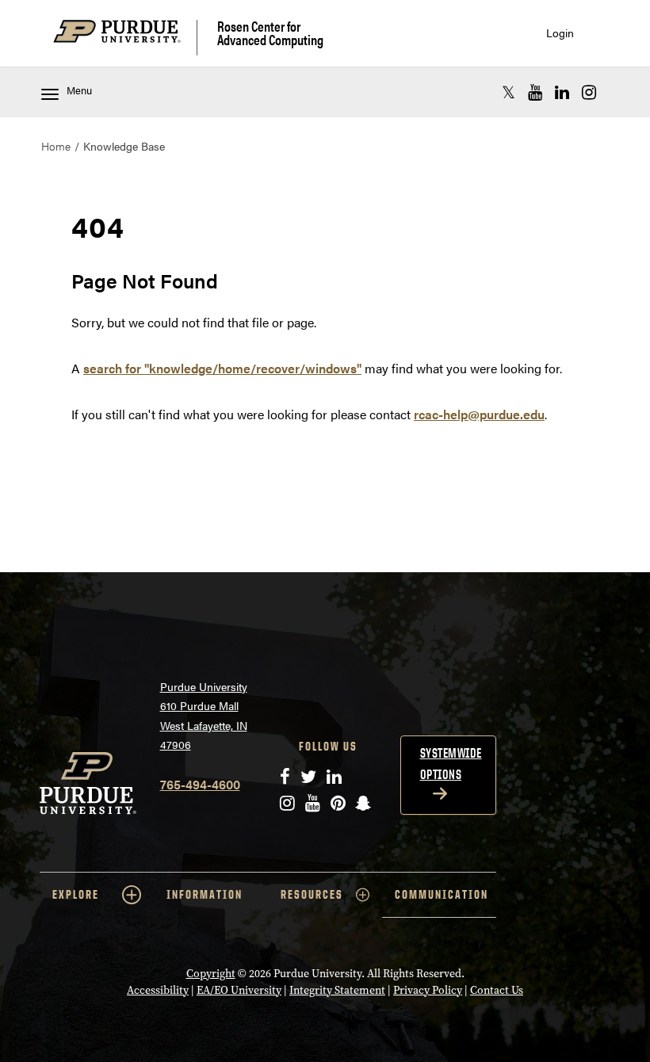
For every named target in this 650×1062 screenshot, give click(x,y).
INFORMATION (204, 894)
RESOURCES (312, 894)
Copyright (210, 973)
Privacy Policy (427, 990)
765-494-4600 (200, 784)
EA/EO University (239, 990)
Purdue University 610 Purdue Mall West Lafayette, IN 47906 (203, 715)
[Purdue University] (125, 37)
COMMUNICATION (441, 894)
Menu (79, 90)
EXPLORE (75, 894)
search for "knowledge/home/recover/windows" (222, 368)
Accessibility (158, 990)
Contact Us (496, 990)
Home (56, 146)
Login (560, 32)
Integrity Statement (337, 990)
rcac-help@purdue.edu (479, 414)
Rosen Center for (270, 33)
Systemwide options (451, 763)
